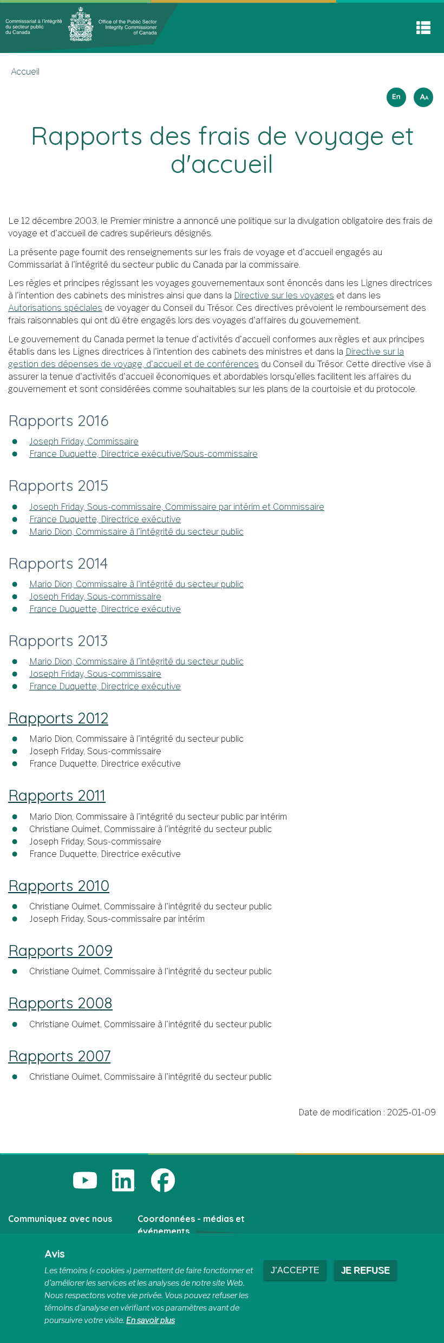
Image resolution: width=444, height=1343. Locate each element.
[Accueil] (89, 27)
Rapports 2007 (59, 1055)
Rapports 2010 (58, 885)
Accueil (25, 72)
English (395, 94)
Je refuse (365, 1270)
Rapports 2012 (58, 717)
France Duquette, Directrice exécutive (105, 519)
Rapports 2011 (57, 795)
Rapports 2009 (60, 950)
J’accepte (295, 1270)
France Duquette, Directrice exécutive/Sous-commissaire (143, 454)
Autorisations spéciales (55, 308)
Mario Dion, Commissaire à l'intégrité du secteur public (136, 532)
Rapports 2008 (60, 1002)
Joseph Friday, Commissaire (84, 441)
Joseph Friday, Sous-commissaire (95, 596)
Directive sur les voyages (284, 295)
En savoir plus (150, 1320)
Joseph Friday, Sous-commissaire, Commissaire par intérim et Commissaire (176, 507)
